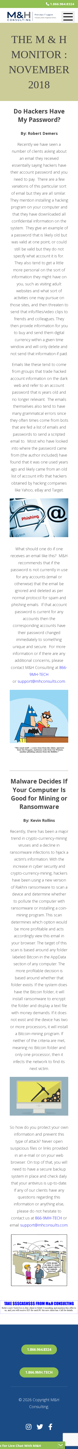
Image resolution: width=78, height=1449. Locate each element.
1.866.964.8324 (61, 4)
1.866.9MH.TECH (39, 1372)
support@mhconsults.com (41, 681)
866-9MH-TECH (48, 1217)
